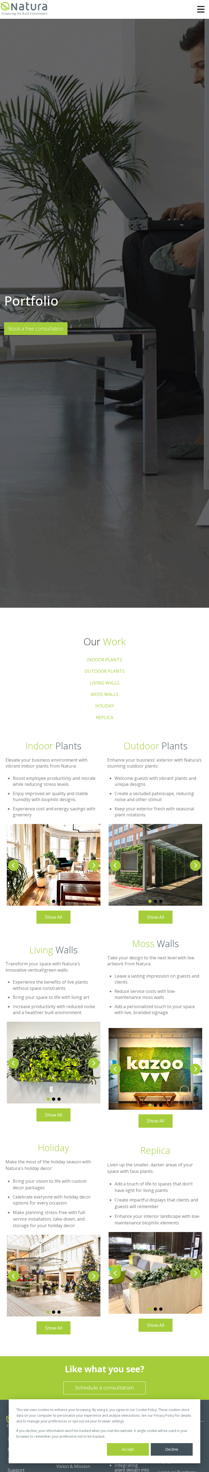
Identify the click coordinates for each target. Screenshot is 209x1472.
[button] (93, 865)
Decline (171, 1449)
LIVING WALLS (104, 683)
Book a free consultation (35, 328)
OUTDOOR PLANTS (105, 671)
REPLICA (104, 717)
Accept (128, 1449)
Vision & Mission (73, 1466)
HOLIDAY (104, 706)
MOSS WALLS (104, 694)
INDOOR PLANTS (104, 660)
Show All (53, 917)
